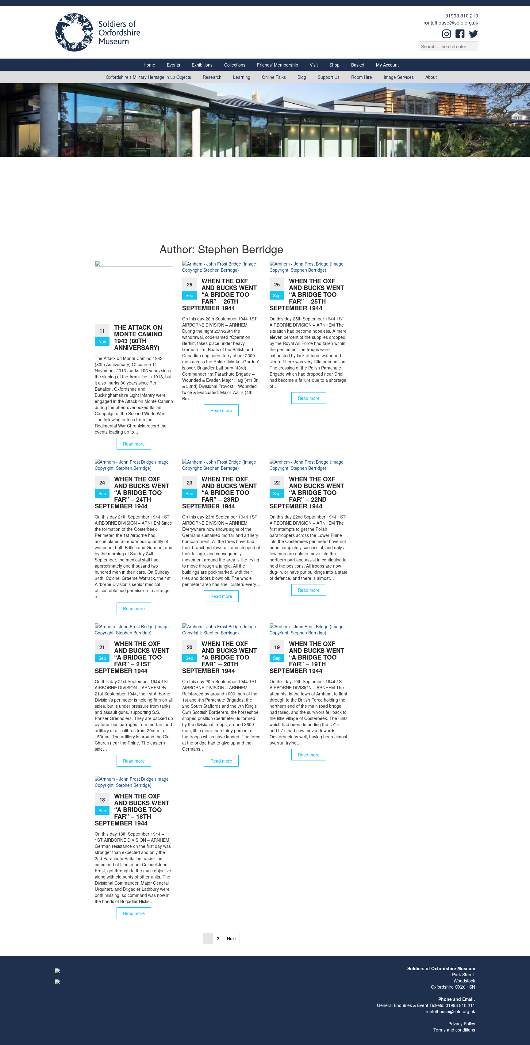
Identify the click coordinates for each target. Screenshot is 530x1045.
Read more (134, 444)
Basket (357, 65)
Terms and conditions (454, 1030)
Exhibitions (202, 65)
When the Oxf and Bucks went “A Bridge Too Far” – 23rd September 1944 (219, 492)
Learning (241, 77)
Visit (314, 65)
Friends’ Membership (277, 65)
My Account (387, 65)
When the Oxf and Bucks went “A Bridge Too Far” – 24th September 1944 (132, 492)
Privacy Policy (461, 1023)
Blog (302, 77)
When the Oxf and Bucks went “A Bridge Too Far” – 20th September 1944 (219, 657)
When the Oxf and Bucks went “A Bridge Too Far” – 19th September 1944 (307, 657)
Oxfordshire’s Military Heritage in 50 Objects (148, 77)
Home (149, 65)
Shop (334, 65)
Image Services (399, 77)
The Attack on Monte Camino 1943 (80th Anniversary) (138, 337)
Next (231, 938)
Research (212, 77)
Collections (234, 65)
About (431, 77)
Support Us (329, 77)
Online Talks (274, 77)
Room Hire (361, 77)
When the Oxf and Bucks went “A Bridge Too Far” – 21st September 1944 (132, 657)
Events (173, 65)
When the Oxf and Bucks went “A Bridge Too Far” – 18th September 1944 (132, 809)
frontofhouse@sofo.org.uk (450, 22)
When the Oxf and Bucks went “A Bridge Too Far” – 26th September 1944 (219, 294)
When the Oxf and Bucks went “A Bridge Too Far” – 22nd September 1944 (307, 492)
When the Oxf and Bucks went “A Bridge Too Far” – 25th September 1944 (307, 294)
